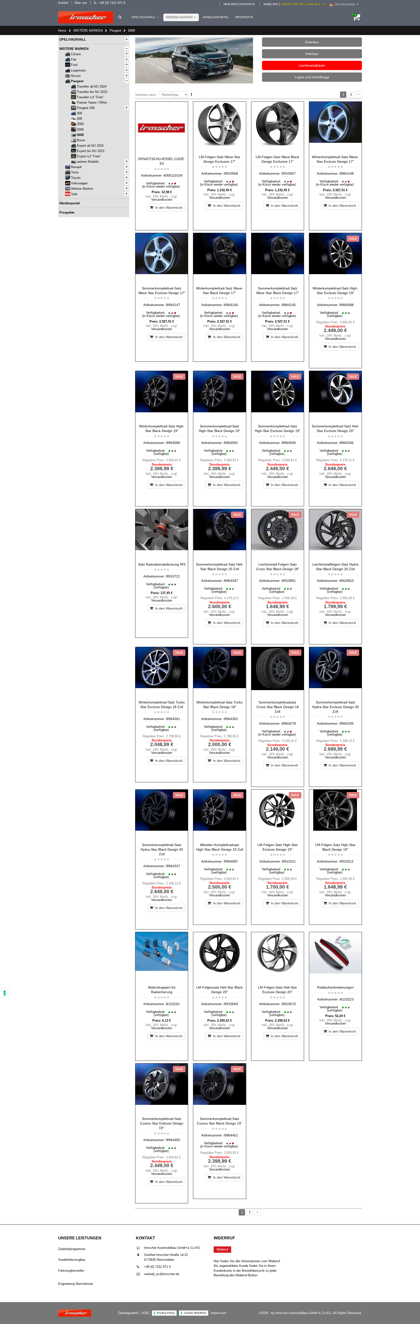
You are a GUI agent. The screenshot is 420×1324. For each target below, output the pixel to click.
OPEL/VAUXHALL (143, 17)
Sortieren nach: (146, 94)
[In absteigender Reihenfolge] (191, 94)
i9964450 (173, 1140)
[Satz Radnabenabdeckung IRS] (161, 534)
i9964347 (231, 581)
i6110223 (347, 999)
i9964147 (173, 305)
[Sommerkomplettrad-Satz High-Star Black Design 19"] (219, 396)
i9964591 (231, 443)
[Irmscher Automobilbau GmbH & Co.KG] (85, 17)
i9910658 (231, 173)
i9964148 (346, 173)
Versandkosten (161, 199)
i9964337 (173, 866)
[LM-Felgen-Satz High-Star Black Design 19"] (335, 815)
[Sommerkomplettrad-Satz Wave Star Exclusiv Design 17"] (161, 258)
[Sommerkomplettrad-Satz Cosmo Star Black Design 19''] (219, 1088)
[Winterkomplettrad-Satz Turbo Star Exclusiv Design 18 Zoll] (161, 672)
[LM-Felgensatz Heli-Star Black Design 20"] (219, 957)
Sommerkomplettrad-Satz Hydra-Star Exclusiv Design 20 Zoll (335, 706)
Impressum (218, 1313)
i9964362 (231, 719)
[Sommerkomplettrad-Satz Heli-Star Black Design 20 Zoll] (219, 534)
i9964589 (173, 443)
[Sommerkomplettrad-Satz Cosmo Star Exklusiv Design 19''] (161, 1088)
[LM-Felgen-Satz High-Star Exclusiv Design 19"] (277, 815)
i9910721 (173, 576)
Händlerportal (216, 17)
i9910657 (288, 173)
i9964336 (346, 723)
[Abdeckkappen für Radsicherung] (161, 957)
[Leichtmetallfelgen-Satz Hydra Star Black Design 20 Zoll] (335, 534)
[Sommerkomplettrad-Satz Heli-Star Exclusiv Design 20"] (335, 396)
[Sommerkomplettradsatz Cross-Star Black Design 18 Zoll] (277, 672)
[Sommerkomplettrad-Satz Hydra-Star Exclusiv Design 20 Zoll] (335, 672)
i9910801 (288, 581)
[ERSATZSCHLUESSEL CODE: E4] (161, 128)
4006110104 (173, 175)
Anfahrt (63, 3)
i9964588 (346, 305)
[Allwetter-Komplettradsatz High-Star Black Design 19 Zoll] (219, 815)
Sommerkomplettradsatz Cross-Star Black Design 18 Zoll (277, 706)
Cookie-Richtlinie (195, 1313)
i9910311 (289, 861)
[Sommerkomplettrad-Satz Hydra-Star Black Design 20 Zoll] (161, 815)
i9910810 (346, 581)
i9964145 (288, 305)
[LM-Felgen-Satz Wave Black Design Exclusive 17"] (277, 127)
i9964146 (231, 305)
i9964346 (346, 443)
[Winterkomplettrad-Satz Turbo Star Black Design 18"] (219, 672)
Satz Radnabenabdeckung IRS (161, 564)
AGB (144, 1313)
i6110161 (173, 1004)
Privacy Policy (166, 1313)
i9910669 (231, 1004)
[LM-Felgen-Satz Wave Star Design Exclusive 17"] (219, 127)
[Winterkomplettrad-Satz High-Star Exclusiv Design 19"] (335, 258)
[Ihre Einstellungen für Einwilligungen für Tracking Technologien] (4, 993)
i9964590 (288, 443)
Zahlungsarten (128, 1313)
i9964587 (231, 861)
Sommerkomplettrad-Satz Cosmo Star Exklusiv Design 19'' (161, 1123)
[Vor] (359, 94)
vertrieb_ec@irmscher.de (161, 1274)
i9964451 (231, 1135)
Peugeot (115, 30)
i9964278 (288, 723)
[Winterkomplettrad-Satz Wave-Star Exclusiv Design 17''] (335, 127)
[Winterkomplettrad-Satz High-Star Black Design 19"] (161, 396)
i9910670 (288, 1004)
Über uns (80, 3)
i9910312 (346, 861)
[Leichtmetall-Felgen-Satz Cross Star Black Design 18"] (277, 534)
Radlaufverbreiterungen (335, 987)
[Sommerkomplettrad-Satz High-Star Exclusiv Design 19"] (277, 396)
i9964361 (173, 719)
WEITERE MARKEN (179, 17)
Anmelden (270, 4)
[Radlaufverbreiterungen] (335, 957)
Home (62, 30)
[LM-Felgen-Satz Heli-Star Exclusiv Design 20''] (277, 957)
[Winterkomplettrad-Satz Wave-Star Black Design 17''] (219, 258)
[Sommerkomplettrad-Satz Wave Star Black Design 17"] (277, 258)
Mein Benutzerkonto (239, 4)
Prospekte (244, 17)
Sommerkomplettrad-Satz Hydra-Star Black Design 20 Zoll (161, 849)
